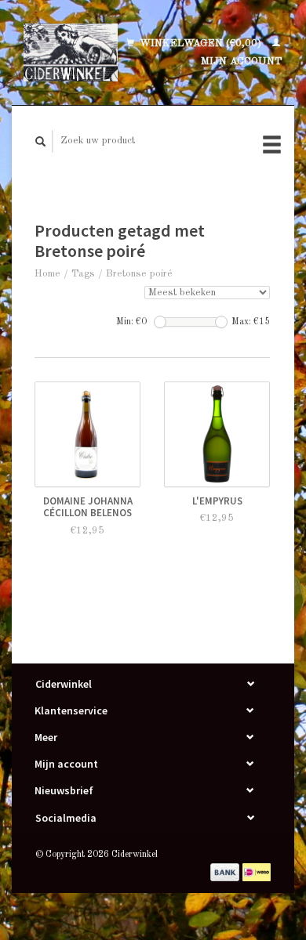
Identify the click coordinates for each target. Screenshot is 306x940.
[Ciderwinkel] (71, 52)
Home (47, 274)
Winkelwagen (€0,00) (200, 43)
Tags (83, 274)
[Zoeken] (41, 141)
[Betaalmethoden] (226, 872)
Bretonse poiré (139, 274)
